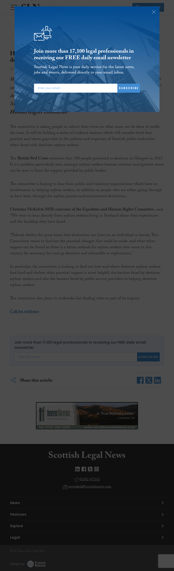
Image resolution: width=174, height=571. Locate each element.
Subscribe (129, 88)
